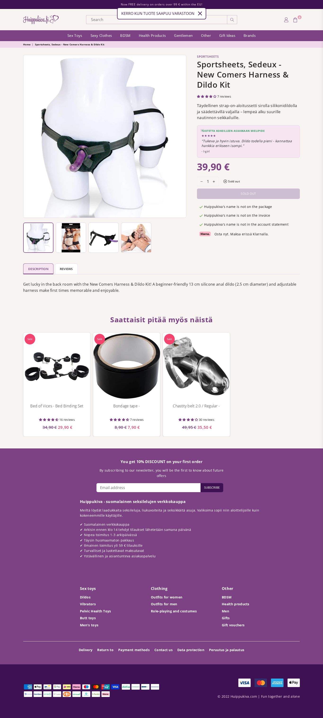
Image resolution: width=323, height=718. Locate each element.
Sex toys (74, 35)
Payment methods (134, 650)
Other (206, 35)
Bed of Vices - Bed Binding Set (56, 405)
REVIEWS (66, 269)
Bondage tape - (126, 405)
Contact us (163, 650)
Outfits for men (164, 604)
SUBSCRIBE (212, 487)
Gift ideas (227, 35)
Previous (28, 136)
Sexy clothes (101, 35)
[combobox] (156, 19)
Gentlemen (183, 35)
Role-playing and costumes (174, 611)
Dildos (85, 597)
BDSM (125, 35)
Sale (29, 339)
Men (225, 611)
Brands (250, 35)
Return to (105, 650)
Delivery (86, 650)
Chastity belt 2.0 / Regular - (196, 405)
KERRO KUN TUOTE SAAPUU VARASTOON (157, 13)
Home (27, 44)
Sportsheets (208, 57)
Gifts (226, 618)
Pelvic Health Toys (95, 611)
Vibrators (88, 604)
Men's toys (89, 625)
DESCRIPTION (38, 269)
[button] (207, 96)
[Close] (200, 13)
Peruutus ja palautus (226, 650)
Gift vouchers (233, 625)
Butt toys (88, 618)
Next (181, 136)
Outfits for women (166, 597)
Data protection (190, 650)
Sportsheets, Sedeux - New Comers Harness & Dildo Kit (70, 44)
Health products (152, 35)
